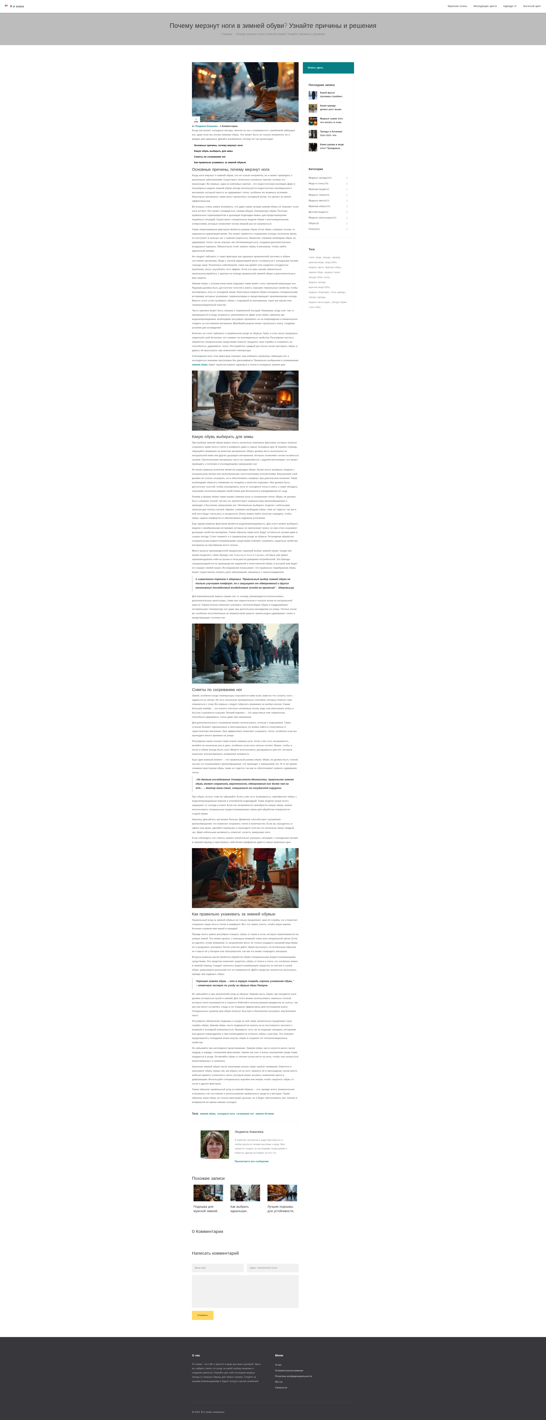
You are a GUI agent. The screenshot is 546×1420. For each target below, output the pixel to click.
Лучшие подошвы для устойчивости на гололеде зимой (281, 1209)
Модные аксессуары (322, 218)
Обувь (314, 223)
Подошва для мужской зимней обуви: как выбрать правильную (207, 1209)
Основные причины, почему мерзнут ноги (218, 145)
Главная (226, 34)
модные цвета (316, 267)
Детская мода (318, 212)
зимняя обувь (200, 365)
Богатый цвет (532, 6)
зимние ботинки (265, 1114)
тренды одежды (317, 297)
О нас (278, 1365)
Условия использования (289, 1371)
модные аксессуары (319, 302)
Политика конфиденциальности (293, 1376)
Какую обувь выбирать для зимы (213, 151)
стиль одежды (337, 292)
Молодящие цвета (485, 6)
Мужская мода (319, 189)
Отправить (203, 1315)
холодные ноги (226, 1114)
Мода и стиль (318, 184)
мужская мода (316, 262)
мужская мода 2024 (319, 287)
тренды (327, 257)
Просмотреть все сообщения (251, 1161)
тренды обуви (339, 302)
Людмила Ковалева (206, 126)
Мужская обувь (319, 206)
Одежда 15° (510, 6)
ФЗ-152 (279, 1382)
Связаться (281, 1388)
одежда (336, 257)
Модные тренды (320, 178)
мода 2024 (330, 262)
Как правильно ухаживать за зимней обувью (220, 163)
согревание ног (245, 1114)
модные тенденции (319, 292)
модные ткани (332, 272)
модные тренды (317, 282)
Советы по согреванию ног (210, 157)
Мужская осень (457, 6)
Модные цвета (319, 201)
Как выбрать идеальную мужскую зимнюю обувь (243, 1209)
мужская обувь (333, 267)
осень (327, 277)
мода (318, 257)
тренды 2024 (315, 277)
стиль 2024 (314, 307)
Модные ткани (319, 195)
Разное (314, 229)
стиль (312, 257)
